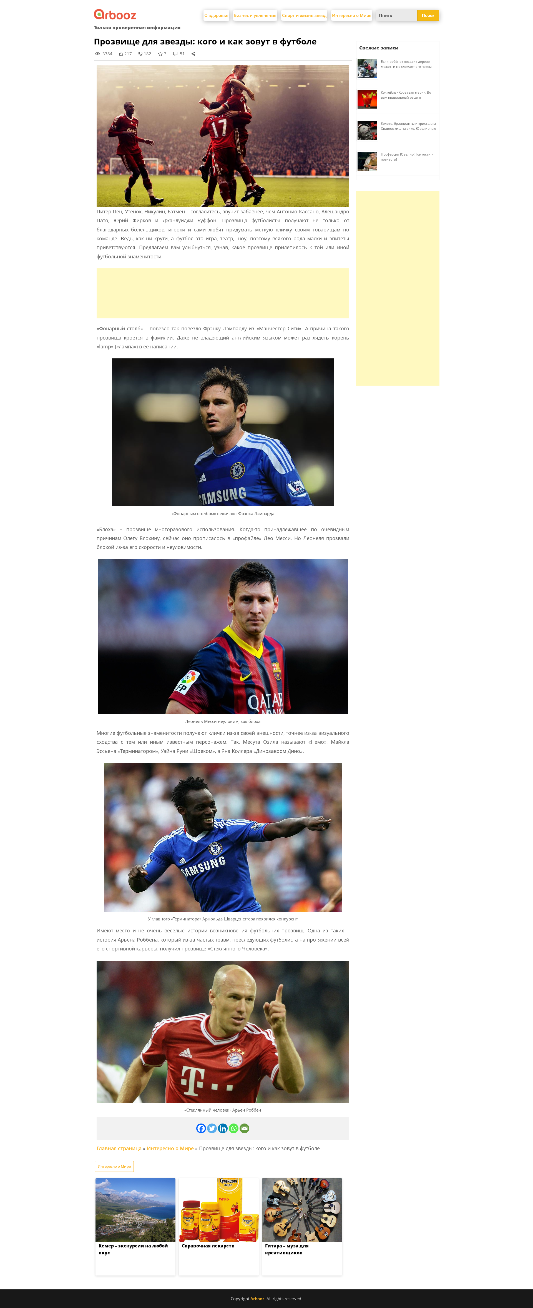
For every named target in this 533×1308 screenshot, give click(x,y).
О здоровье (216, 15)
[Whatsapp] (233, 1128)
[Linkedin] (223, 1128)
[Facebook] (201, 1128)
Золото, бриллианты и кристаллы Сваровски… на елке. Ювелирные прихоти (408, 128)
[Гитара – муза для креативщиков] (302, 1210)
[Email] (244, 1128)
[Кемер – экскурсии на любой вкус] (135, 1210)
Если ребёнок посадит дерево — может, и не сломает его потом (407, 64)
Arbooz (257, 1298)
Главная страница (119, 1148)
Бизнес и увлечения (255, 15)
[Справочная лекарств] (219, 1210)
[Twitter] (212, 1128)
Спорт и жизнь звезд (304, 15)
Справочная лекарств (208, 1246)
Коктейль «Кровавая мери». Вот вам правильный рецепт (407, 95)
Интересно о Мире (351, 15)
